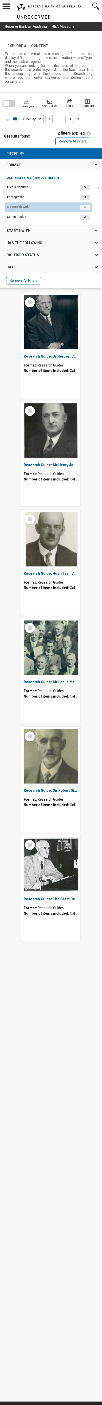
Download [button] (27, 103)
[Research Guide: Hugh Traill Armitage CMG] (51, 539)
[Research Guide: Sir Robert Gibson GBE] (51, 756)
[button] (50, 103)
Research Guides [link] (19, 207)
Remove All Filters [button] (73, 141)
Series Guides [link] (16, 217)
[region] (51, 218)
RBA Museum (63, 26)
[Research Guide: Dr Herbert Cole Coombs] (51, 322)
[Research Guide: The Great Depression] (51, 865)
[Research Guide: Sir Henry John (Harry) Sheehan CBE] (51, 430)
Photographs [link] (15, 197)
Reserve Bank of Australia (26, 26)
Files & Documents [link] (19, 187)
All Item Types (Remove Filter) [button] (33, 178)
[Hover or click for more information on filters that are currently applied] (88, 133)
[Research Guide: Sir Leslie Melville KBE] (51, 647)
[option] (51, 187)
